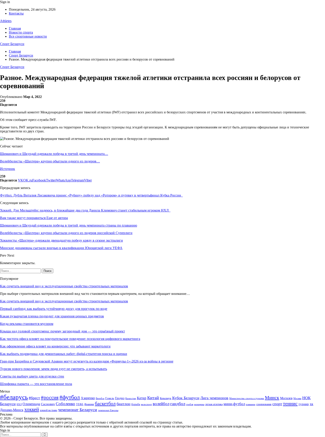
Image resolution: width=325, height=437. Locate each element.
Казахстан (130, 398)
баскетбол (105, 403)
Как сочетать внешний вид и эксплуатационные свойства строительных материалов (64, 286)
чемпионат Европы (108, 410)
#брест (34, 398)
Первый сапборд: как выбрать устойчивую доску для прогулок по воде (53, 309)
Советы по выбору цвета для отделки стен (32, 376)
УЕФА (79, 404)
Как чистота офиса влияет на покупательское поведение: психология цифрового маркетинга (70, 339)
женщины (199, 404)
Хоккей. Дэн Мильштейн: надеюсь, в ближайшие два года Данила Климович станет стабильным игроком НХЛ (85, 210)
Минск (272, 397)
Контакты (16, 13)
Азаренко (88, 398)
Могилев (286, 398)
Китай (153, 397)
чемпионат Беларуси (77, 409)
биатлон (123, 404)
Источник (7, 169)
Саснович (48, 404)
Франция (89, 404)
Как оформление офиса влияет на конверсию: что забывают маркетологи (55, 346)
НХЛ (19, 404)
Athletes (5, 21)
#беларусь (14, 397)
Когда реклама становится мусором (26, 324)
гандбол (177, 403)
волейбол (161, 403)
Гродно (119, 398)
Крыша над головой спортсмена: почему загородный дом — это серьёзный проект (62, 331)
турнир (303, 404)
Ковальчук (165, 398)
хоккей (31, 409)
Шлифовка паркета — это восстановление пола (36, 384)
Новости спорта (21, 32)
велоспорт (146, 404)
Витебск (100, 398)
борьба (135, 404)
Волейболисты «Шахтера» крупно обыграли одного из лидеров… (50, 161)
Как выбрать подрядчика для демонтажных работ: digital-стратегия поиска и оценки (63, 354)
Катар (141, 398)
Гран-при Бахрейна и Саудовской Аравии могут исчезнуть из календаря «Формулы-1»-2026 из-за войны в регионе (86, 361)
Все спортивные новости (28, 36)
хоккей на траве (48, 410)
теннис (290, 403)
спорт (277, 404)
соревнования (263, 404)
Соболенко (65, 403)
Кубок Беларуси (185, 398)
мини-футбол (234, 404)
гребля (189, 404)
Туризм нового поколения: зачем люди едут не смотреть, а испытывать (53, 369)
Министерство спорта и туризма (246, 398)
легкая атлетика (214, 404)
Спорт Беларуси (12, 44)
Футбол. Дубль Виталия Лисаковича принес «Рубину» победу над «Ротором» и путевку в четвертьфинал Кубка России (91, 195)
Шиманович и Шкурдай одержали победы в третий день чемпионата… (54, 154)
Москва (297, 398)
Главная (15, 28)
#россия (50, 397)
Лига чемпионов (214, 398)
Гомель (109, 398)
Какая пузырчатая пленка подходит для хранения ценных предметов (52, 316)
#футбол (69, 397)
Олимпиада (31, 404)
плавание (250, 404)
